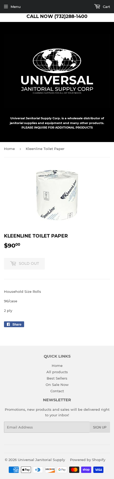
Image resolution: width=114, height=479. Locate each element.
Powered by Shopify (87, 460)
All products (57, 372)
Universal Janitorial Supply (41, 460)
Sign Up (100, 427)
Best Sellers (57, 378)
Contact (57, 391)
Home (9, 149)
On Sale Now (57, 384)
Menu (16, 6)
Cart (106, 6)
